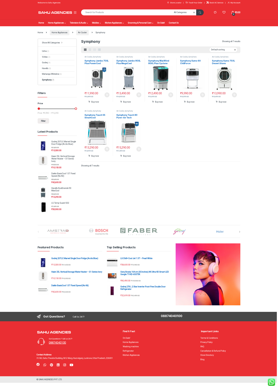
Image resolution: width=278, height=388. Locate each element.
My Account (235, 3)
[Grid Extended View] (90, 50)
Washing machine (131, 346)
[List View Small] (99, 50)
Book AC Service (216, 3)
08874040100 (57, 342)
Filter (43, 121)
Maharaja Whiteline (52, 74)
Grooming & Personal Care (139, 23)
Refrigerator (128, 351)
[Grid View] (85, 50)
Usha (45, 51)
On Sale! (161, 23)
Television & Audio (78, 23)
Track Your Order (195, 3)
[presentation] (239, 232)
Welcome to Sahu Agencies (49, 3)
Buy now (95, 102)
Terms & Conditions (209, 338)
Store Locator (175, 3)
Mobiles (95, 23)
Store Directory (207, 355)
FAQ (202, 346)
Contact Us (174, 23)
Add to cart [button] (107, 94)
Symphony (97, 57)
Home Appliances (56, 23)
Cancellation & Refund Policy (213, 351)
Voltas (46, 57)
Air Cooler (82, 32)
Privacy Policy (206, 342)
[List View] (94, 50)
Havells (46, 68)
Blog (202, 359)
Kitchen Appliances (113, 23)
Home (41, 23)
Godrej (46, 62)
